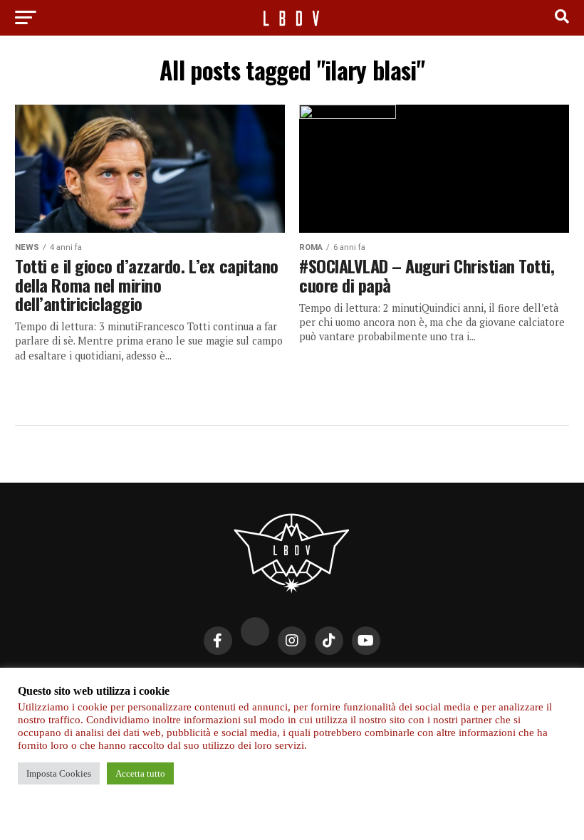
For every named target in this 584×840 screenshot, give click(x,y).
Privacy (167, 680)
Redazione (281, 680)
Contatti (222, 680)
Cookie (367, 680)
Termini (415, 680)
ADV (327, 680)
